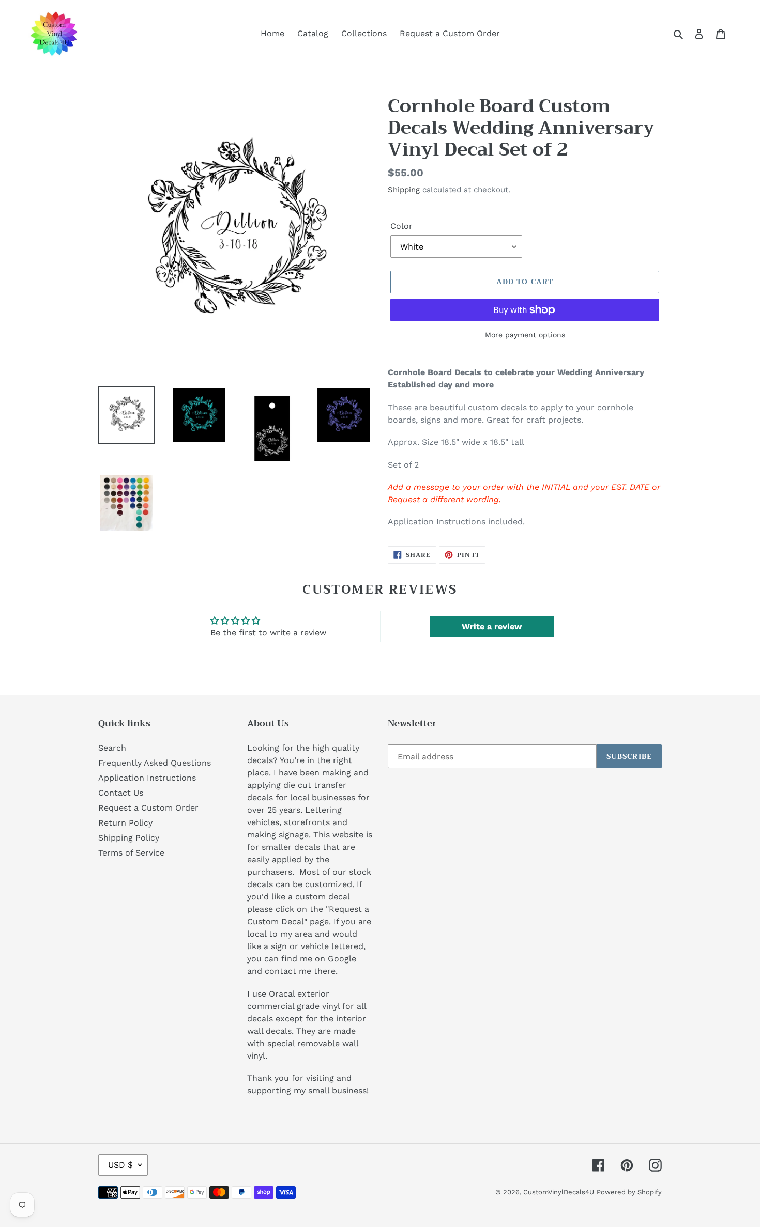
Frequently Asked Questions (154, 763)
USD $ (120, 1165)
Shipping (404, 189)
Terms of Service (131, 853)
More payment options (525, 335)
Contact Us (120, 793)
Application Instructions (147, 778)
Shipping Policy (128, 838)
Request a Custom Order (148, 808)
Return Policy (125, 823)
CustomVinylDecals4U (558, 1192)
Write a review (492, 626)
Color (401, 226)
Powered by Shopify (629, 1192)
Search (112, 748)
